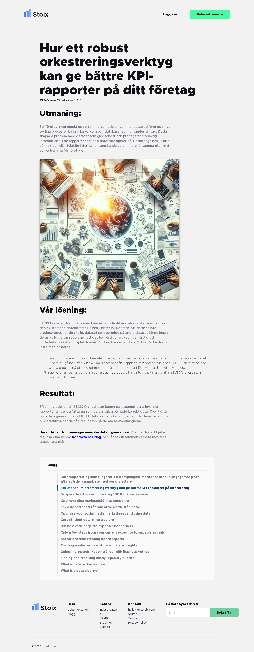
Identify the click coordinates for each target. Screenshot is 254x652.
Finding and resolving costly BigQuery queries (97, 558)
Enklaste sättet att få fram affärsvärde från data (100, 507)
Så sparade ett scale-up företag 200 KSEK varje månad (105, 494)
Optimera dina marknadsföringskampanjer (95, 500)
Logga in (170, 14)
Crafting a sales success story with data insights (99, 545)
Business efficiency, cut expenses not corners (97, 526)
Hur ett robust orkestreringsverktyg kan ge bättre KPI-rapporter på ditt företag (125, 488)
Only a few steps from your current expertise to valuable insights (113, 532)
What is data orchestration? (83, 564)
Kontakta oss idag (86, 437)
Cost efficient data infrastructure (87, 519)
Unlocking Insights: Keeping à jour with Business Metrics (105, 551)
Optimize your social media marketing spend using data (105, 513)
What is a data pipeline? (80, 570)
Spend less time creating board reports (92, 539)
